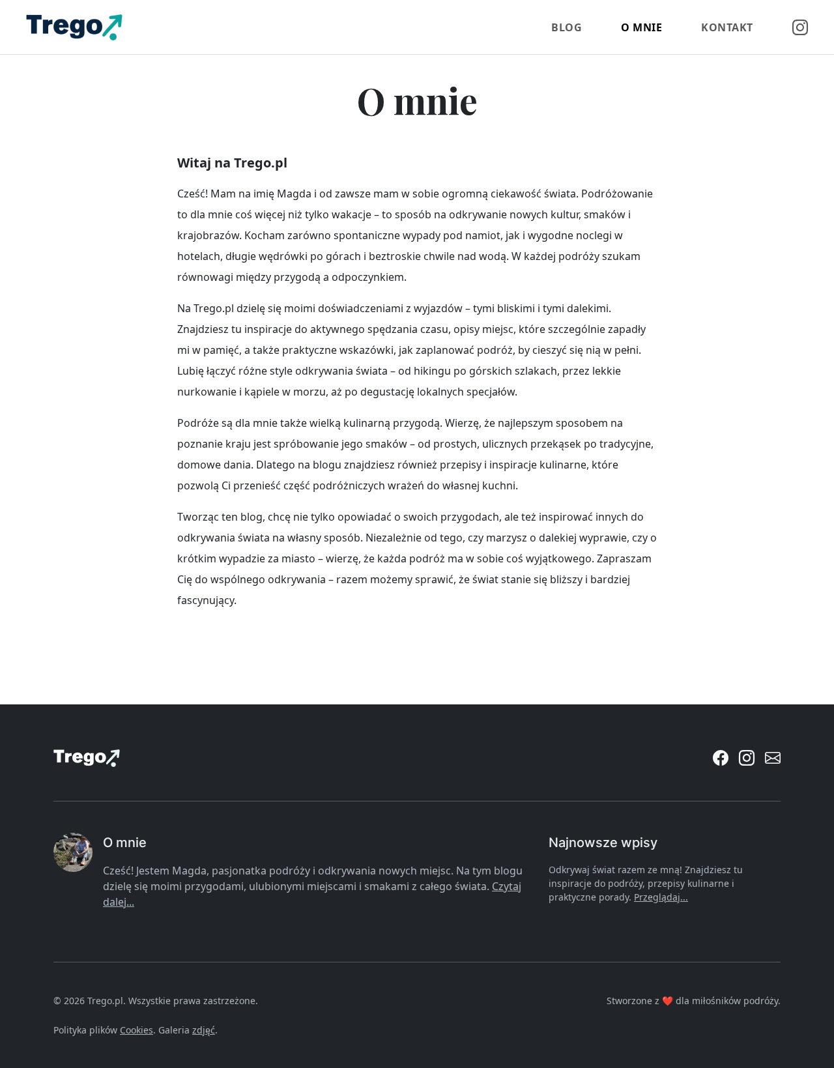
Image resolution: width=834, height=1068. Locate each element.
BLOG (566, 27)
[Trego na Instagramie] (747, 758)
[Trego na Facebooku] (720, 758)
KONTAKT (727, 27)
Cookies (136, 1030)
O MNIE (641, 27)
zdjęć (203, 1030)
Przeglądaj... (661, 897)
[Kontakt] (773, 758)
